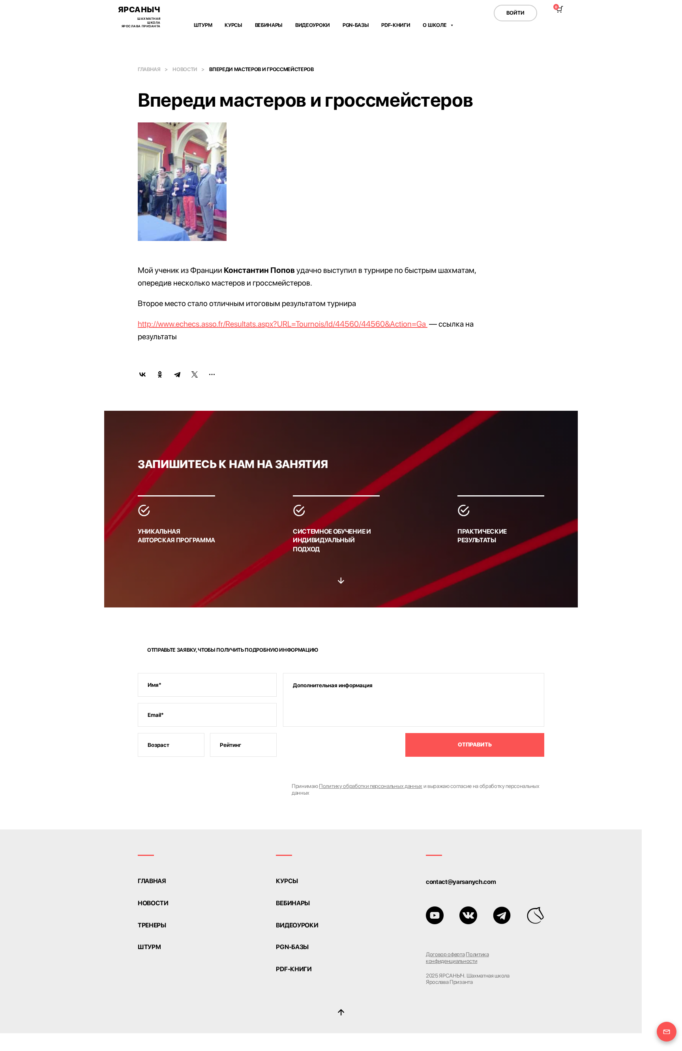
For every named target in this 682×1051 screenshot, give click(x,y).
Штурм (203, 25)
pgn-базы (292, 947)
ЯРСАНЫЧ (139, 16)
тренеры (152, 925)
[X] (194, 374)
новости (153, 903)
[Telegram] (177, 374)
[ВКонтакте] (142, 374)
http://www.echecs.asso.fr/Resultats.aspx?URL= (217, 324)
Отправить (475, 744)
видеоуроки (297, 925)
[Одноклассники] (160, 374)
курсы (287, 881)
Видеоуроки (312, 25)
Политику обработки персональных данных (370, 786)
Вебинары (269, 25)
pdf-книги (293, 969)
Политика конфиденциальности (457, 957)
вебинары (292, 903)
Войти (515, 13)
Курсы (233, 25)
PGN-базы (356, 25)
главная (152, 881)
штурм (149, 947)
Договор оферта (445, 954)
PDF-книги (395, 25)
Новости (184, 69)
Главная (149, 69)
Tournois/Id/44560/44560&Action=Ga (361, 324)
